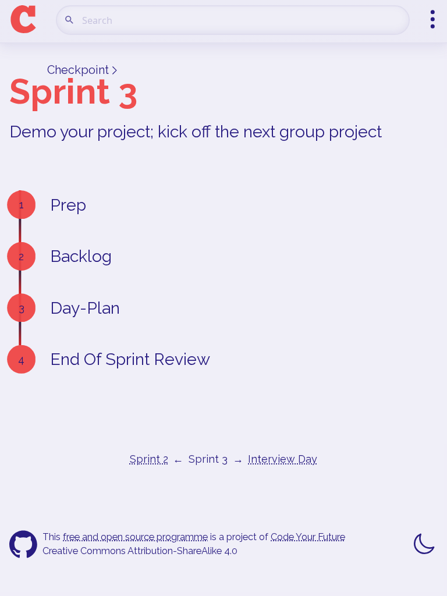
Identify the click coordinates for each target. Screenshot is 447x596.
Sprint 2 (149, 459)
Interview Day (282, 459)
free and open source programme (135, 536)
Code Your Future (308, 536)
